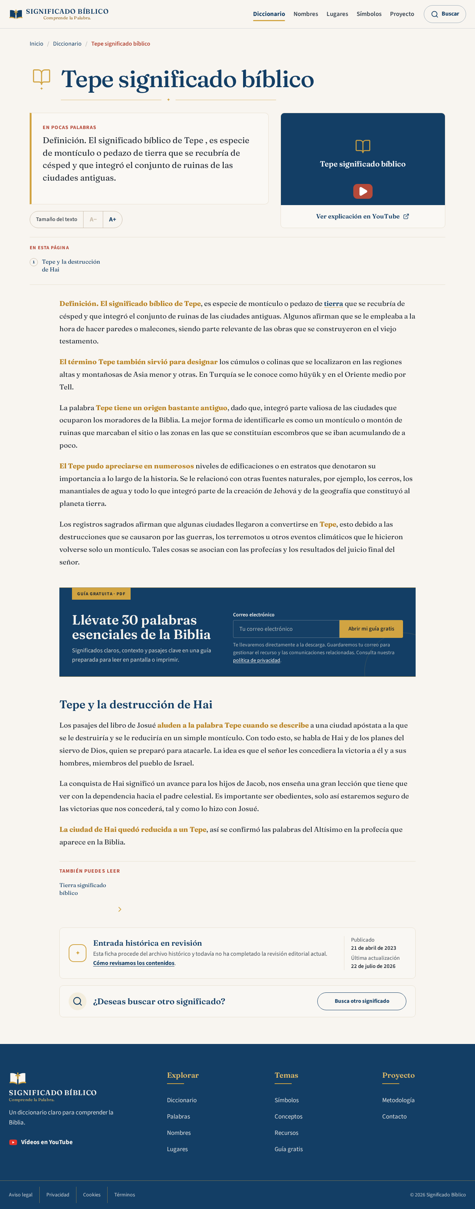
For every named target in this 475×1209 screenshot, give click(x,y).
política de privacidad (256, 660)
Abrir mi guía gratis (371, 629)
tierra (333, 303)
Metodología (398, 1100)
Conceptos (288, 1116)
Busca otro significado (362, 1001)
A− (93, 219)
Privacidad (57, 1195)
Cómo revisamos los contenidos (133, 963)
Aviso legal (21, 1195)
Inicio (36, 44)
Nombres (306, 14)
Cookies (92, 1195)
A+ (112, 219)
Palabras (178, 1116)
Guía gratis (289, 1149)
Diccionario (269, 14)
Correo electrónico (254, 615)
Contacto (394, 1116)
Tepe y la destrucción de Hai (71, 265)
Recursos (286, 1133)
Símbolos (369, 14)
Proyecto (402, 14)
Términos (124, 1195)
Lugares (337, 14)
